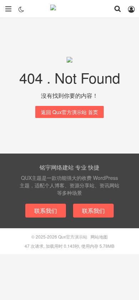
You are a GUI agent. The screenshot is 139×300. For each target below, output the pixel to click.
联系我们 (45, 211)
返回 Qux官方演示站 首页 (69, 112)
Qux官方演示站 (69, 9)
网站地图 (99, 237)
